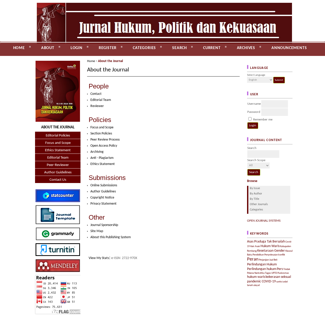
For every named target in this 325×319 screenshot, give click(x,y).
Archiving (97, 152)
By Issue (255, 188)
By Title (254, 199)
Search (179, 48)
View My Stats (99, 258)
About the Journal (110, 61)
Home (19, 48)
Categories (256, 209)
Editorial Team (58, 158)
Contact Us (58, 180)
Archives (246, 48)
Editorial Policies (58, 136)
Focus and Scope (58, 143)
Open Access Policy (103, 146)
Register (108, 48)
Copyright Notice (102, 198)
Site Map (96, 231)
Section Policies (101, 133)
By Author (256, 193)
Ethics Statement (58, 150)
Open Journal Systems (264, 220)
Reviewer (97, 106)
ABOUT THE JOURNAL (57, 127)
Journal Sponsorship (104, 225)
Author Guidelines (58, 172)
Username (254, 103)
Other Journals (259, 204)
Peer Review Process (105, 140)
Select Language (256, 75)
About (47, 48)
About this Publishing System (110, 237)
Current (212, 48)
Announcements (289, 48)
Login (77, 48)
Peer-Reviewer (58, 165)
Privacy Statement (103, 204)
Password (253, 112)
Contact (39, 58)
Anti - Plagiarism (101, 158)
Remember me (262, 119)
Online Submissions (103, 185)
